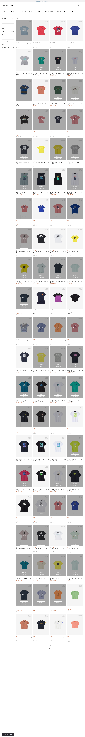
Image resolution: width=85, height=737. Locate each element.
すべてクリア (12, 18)
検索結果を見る (8, 734)
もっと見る (49, 648)
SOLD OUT (24, 30)
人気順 (75, 14)
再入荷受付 (41, 67)
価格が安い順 (79, 11)
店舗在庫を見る (41, 69)
